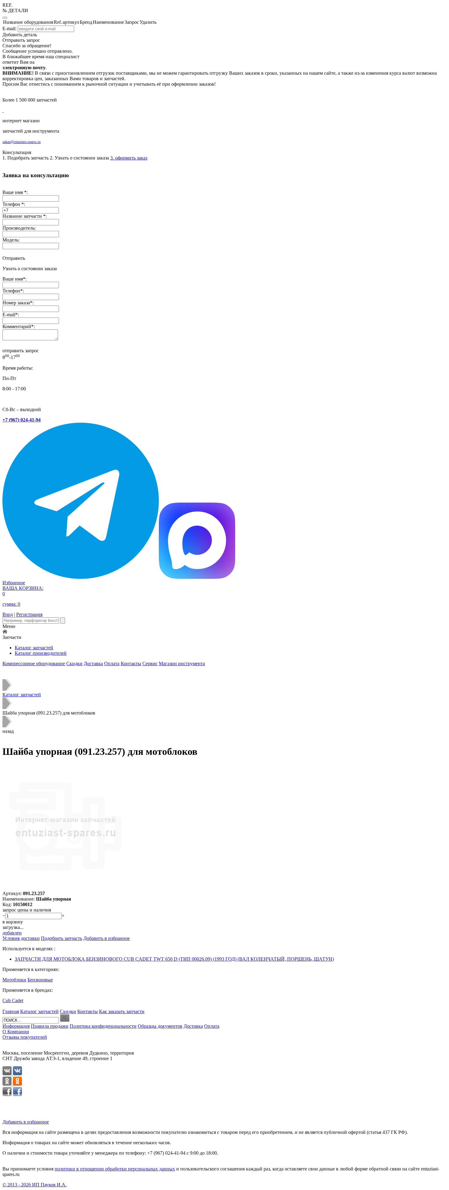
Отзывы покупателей (24, 1037)
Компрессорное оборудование (33, 663)
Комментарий (16, 326)
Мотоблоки (14, 979)
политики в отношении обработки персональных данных (115, 1168)
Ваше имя (12, 278)
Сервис (150, 663)
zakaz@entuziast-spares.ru (21, 142)
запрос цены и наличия (26, 909)
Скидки (74, 663)
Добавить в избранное (25, 1121)
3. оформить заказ (128, 157)
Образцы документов (160, 1026)
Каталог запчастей (34, 647)
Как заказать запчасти (121, 1011)
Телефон (11, 290)
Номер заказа (16, 302)
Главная (10, 1011)
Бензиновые (40, 979)
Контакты (131, 663)
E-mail (8, 314)
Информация (16, 1026)
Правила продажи (49, 1026)
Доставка (93, 663)
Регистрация (29, 614)
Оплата (111, 663)
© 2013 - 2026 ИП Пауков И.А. (34, 1184)
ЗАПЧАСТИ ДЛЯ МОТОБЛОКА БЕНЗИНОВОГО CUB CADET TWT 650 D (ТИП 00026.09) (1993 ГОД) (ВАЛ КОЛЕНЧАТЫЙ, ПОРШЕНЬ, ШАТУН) (174, 959)
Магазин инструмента (182, 663)
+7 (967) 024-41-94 (21, 419)
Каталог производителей (41, 653)
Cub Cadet (12, 1000)
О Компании (15, 1031)
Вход (7, 614)
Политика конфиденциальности (103, 1026)
